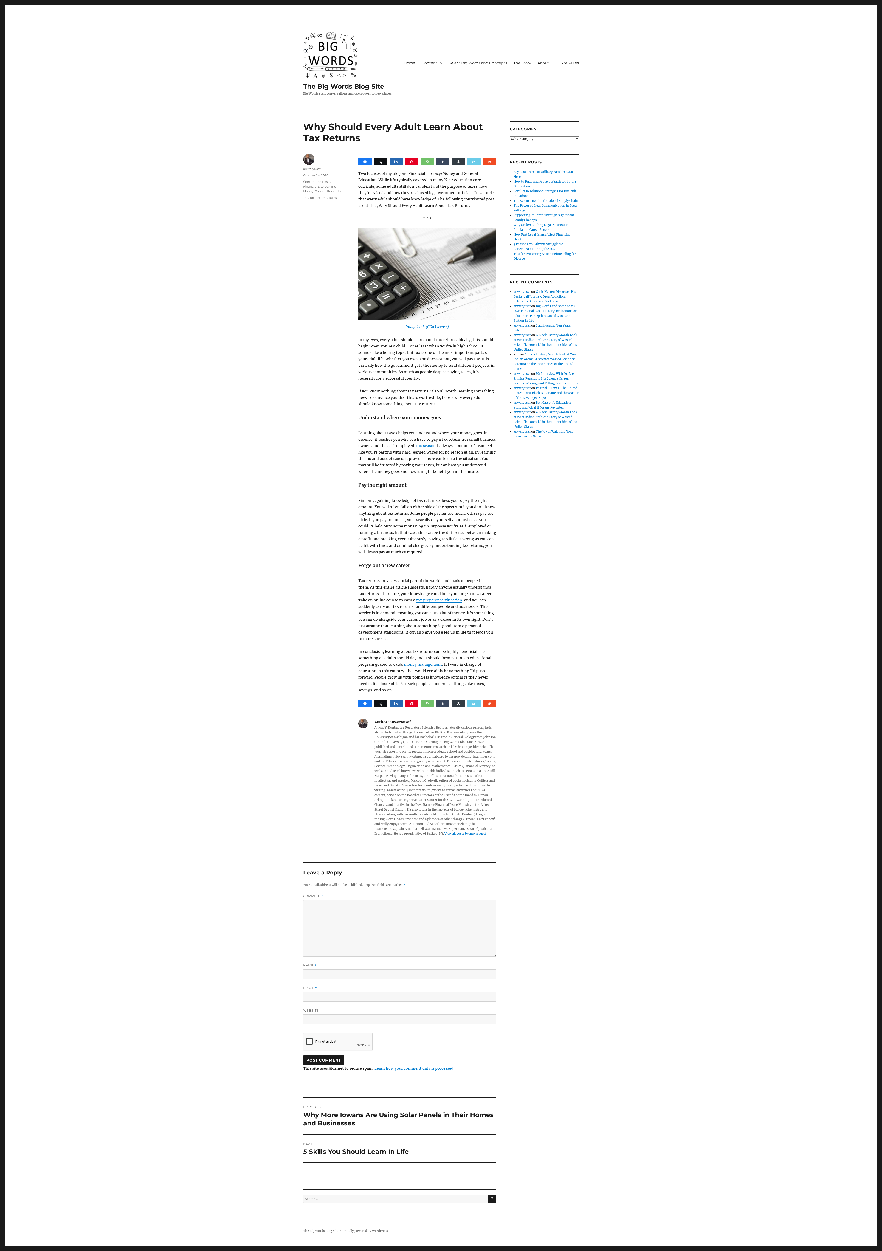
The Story (522, 63)
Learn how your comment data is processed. (414, 1068)
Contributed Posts (316, 181)
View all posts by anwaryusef (465, 834)
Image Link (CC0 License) (427, 326)
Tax (305, 198)
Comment (313, 896)
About (543, 63)
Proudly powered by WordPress (365, 1231)
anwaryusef (311, 169)
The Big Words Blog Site (343, 86)
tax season (426, 445)
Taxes (332, 198)
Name (310, 965)
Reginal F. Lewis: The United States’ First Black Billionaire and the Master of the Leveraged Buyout (546, 393)
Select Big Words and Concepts (478, 63)
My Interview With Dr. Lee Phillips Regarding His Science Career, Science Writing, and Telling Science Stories (546, 378)
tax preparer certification (439, 600)
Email (310, 988)
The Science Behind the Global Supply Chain (546, 201)
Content (429, 63)
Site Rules (569, 63)
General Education (329, 191)
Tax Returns (318, 198)
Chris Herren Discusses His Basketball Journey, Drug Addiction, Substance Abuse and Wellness (545, 296)
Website (311, 1010)
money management (423, 664)
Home (409, 63)
